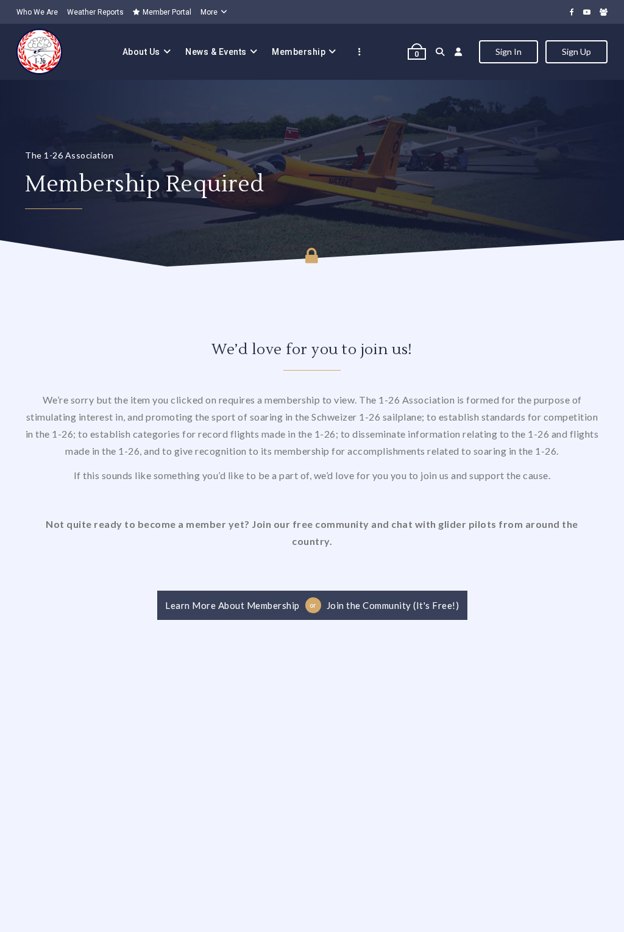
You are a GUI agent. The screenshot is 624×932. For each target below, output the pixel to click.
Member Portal (167, 12)
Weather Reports (95, 12)
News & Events (216, 52)
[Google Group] (604, 12)
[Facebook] (572, 12)
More (209, 12)
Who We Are (37, 12)
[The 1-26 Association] (39, 52)
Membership (298, 52)
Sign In (508, 51)
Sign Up (576, 51)
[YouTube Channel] (586, 12)
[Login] (458, 51)
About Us (141, 52)
